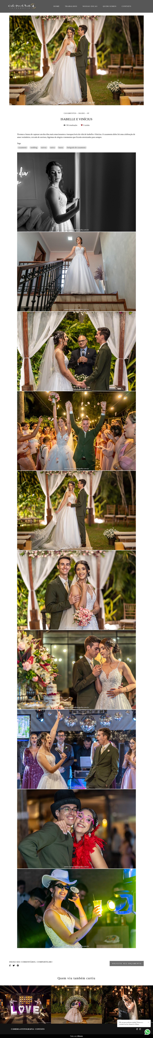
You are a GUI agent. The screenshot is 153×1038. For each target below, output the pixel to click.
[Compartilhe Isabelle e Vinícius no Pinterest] (18, 966)
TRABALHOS (71, 6)
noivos (43, 147)
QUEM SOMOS (109, 6)
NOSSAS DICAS (90, 6)
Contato (39, 1029)
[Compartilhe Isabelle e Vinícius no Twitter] (14, 966)
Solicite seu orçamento (126, 963)
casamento (22, 147)
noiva (52, 147)
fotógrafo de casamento (76, 147)
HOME (56, 6)
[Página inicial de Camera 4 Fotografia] (24, 6)
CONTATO (126, 6)
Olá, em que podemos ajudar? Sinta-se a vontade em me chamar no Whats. (131, 1023)
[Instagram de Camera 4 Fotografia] (140, 1029)
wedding (33, 147)
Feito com (76, 1036)
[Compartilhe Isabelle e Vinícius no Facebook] (10, 966)
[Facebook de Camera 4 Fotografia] (137, 1029)
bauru (61, 147)
